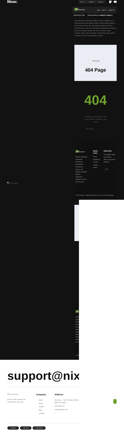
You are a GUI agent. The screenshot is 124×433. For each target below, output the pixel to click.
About (41, 403)
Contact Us (111, 10)
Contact (41, 407)
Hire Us (104, 10)
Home (82, 2)
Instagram (39, 428)
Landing (41, 413)
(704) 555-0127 (60, 406)
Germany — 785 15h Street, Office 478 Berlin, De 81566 (68, 401)
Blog (98, 10)
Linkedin (13, 428)
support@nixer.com (62, 375)
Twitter (25, 428)
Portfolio (91, 2)
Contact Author (95, 166)
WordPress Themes (96, 161)
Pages (100, 2)
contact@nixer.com (61, 409)
